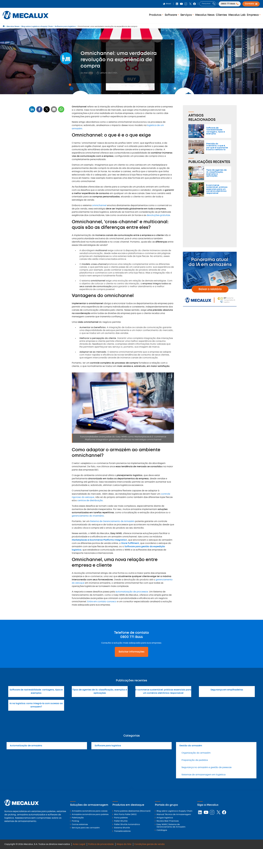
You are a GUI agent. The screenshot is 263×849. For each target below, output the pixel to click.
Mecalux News (205, 15)
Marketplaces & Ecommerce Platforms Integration (99, 540)
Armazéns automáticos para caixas (89, 811)
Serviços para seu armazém (86, 828)
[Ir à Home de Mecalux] (4, 26)
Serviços (186, 15)
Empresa (253, 15)
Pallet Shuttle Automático (127, 824)
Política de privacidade (101, 844)
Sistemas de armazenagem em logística (203, 775)
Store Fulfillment (130, 543)
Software (171, 15)
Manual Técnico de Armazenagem (174, 814)
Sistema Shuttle (122, 828)
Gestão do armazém (190, 746)
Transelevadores (122, 831)
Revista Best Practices (168, 821)
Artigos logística (165, 818)
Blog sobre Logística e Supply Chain (174, 811)
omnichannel (99, 205)
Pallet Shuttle (121, 821)
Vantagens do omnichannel (45, 146)
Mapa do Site (124, 844)
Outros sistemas (80, 824)
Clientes (221, 15)
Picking (75, 821)
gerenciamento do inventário (88, 516)
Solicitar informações (131, 652)
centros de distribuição (90, 501)
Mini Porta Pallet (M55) (125, 814)
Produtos (155, 15)
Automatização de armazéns (26, 746)
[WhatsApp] (54, 111)
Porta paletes (121, 818)
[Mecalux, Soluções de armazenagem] (25, 20)
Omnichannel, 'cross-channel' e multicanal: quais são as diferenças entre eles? (47, 138)
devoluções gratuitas (158, 215)
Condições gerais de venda (149, 844)
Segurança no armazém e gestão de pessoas (206, 767)
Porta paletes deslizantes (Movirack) (132, 811)
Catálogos (162, 830)
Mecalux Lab (237, 15)
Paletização (78, 818)
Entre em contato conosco (102, 602)
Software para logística (108, 746)
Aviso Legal (79, 844)
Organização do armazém (196, 753)
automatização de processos (131, 592)
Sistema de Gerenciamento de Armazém (112, 521)
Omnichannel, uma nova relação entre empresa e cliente (43, 162)
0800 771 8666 (131, 637)
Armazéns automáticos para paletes (90, 814)
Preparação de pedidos (194, 760)
